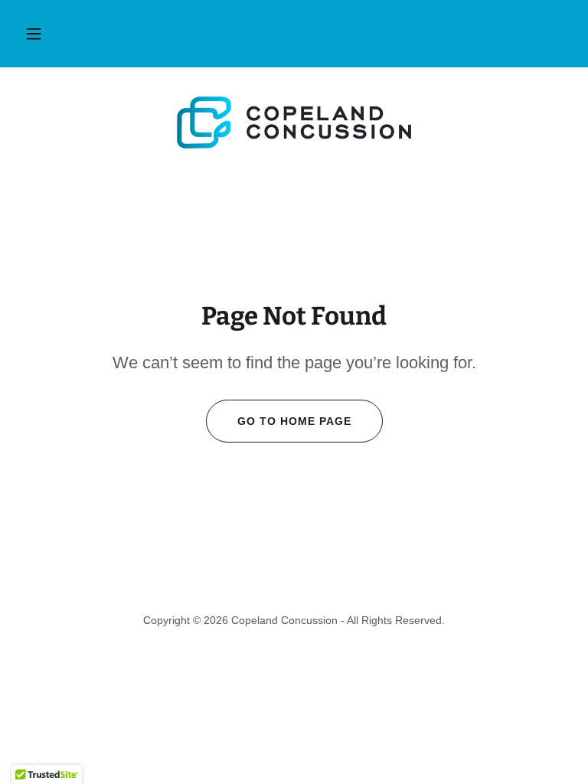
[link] (294, 122)
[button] (33, 33)
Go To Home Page (294, 421)
